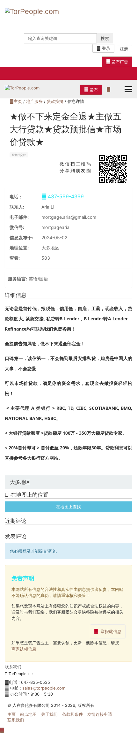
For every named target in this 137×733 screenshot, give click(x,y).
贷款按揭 (55, 101)
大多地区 (50, 247)
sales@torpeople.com (43, 688)
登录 (105, 48)
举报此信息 (111, 631)
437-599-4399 (65, 197)
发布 (93, 89)
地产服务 (34, 101)
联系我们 (15, 719)
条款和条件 (72, 714)
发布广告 (119, 61)
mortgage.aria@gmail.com (68, 217)
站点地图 (28, 714)
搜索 (105, 38)
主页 (18, 101)
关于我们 (49, 714)
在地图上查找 (68, 506)
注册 (124, 48)
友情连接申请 (99, 714)
